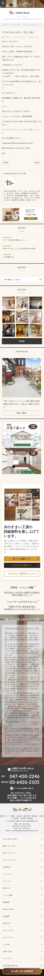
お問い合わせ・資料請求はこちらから (22, 574)
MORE (22, 341)
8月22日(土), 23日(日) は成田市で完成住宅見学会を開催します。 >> (22, 593)
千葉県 (12, 816)
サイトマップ (7, 958)
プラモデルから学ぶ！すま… (31, 24)
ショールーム (7, 874)
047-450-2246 (24, 824)
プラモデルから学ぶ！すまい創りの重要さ (18, 130)
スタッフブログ (21, 37)
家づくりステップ (9, 853)
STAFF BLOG (15, 24)
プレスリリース (8, 937)
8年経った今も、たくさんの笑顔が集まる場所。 (20, 248)
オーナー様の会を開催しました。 (15, 240)
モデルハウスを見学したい (22, 565)
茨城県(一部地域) (27, 818)
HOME (6, 24)
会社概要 (6, 916)
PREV (5, 162)
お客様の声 (7, 867)
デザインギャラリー (10, 860)
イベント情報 (7, 895)
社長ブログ (7, 923)
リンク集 (6, 944)
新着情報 (6, 902)
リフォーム (7, 881)
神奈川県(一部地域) (30, 816)
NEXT (37, 162)
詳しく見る (21, 413)
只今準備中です (8, 257)
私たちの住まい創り (10, 839)
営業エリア (4, 816)
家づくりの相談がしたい (22, 559)
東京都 (19, 816)
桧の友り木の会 (8, 909)
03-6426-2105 (26, 826)
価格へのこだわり (9, 846)
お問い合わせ (7, 951)
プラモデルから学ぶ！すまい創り (18, 32)
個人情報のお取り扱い (11, 966)
